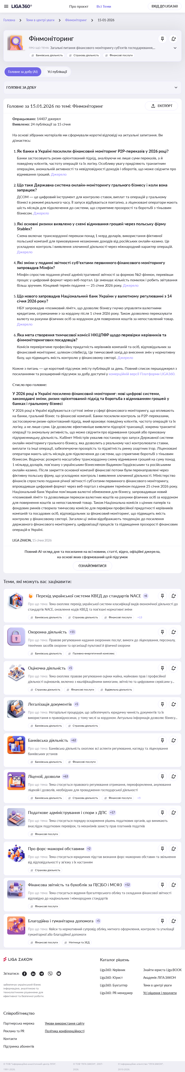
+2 (88, 848)
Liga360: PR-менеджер (116, 993)
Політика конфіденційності (64, 1031)
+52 (127, 884)
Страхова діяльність (86, 55)
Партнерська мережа (18, 1023)
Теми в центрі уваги (157, 985)
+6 (145, 596)
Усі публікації (57, 72)
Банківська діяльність (49, 55)
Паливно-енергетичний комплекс (94, 653)
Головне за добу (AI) (23, 72)
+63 (65, 776)
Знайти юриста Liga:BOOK (162, 970)
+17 (112, 812)
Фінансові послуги (121, 55)
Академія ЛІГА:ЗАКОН (159, 977)
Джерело (59, 174)
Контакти (10, 1039)
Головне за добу (21, 87)
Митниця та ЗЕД (79, 942)
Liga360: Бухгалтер (113, 985)
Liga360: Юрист (111, 977)
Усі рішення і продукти (160, 993)
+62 (73, 740)
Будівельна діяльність (118, 689)
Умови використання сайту (64, 1023)
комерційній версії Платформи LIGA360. (142, 374)
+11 (72, 632)
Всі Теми (104, 6)
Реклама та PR (13, 1031)
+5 (70, 668)
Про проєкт (78, 6)
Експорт (165, 106)
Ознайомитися (92, 566)
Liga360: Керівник (112, 970)
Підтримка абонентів (18, 1046)
